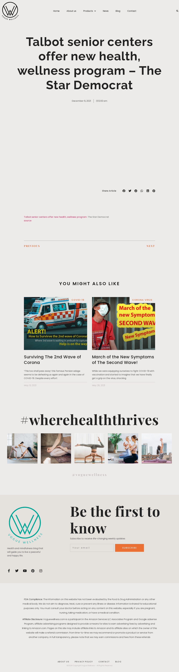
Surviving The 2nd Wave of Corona (52, 359)
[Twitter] (16, 570)
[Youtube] (24, 570)
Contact (131, 11)
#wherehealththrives (89, 419)
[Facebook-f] (8, 570)
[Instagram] (40, 570)
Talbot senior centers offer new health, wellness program (55, 217)
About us (71, 11)
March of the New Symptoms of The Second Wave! (123, 359)
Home (56, 11)
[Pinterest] (32, 570)
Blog (118, 11)
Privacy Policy (84, 661)
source (27, 220)
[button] (177, 11)
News (106, 11)
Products (88, 11)
